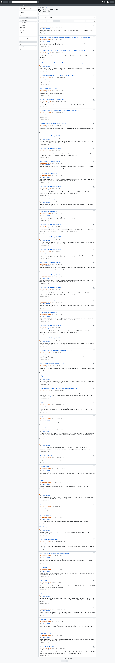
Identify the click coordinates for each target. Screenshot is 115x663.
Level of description (25, 39)
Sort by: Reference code (79, 21)
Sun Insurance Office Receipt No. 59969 (50, 249)
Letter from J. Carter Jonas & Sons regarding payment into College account (59, 110)
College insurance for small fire (48, 376)
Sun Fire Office (28, 23)
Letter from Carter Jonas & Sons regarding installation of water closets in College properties (64, 37)
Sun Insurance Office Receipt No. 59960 (50, 300)
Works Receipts (43, 527)
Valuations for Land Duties (46, 455)
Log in (111, 2)
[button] (102, 2)
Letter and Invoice (44, 428)
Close (46, 7)
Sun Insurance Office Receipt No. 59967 (50, 262)
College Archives (46, 28)
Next (72, 661)
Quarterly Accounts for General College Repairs (52, 123)
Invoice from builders (45, 619)
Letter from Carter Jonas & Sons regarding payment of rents (55, 350)
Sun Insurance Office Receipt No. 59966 (50, 338)
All (20, 15)
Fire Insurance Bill (44, 25)
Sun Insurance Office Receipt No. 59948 (50, 224)
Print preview (43, 21)
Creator (22, 12)
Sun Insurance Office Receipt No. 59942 (50, 161)
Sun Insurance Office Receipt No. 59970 (50, 237)
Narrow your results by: (27, 8)
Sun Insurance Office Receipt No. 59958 (50, 148)
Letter (41, 416)
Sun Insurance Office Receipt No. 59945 (50, 199)
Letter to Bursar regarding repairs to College (51, 363)
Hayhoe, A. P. (28, 35)
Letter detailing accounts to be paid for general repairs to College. (57, 75)
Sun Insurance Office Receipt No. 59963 (50, 325)
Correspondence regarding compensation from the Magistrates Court (58, 388)
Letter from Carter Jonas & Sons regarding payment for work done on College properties (63, 50)
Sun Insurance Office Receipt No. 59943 (50, 173)
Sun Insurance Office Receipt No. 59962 (50, 312)
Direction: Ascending (90, 21)
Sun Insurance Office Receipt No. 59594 (50, 136)
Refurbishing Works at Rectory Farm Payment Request (54, 553)
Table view (57, 21)
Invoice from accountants (46, 646)
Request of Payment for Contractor (49, 593)
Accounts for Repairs (45, 515)
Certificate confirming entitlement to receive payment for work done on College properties (64, 63)
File (28, 49)
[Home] (2, 2)
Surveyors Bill (43, 567)
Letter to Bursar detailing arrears (48, 88)
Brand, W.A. (28, 28)
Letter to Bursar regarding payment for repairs (52, 99)
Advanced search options (46, 17)
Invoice (41, 442)
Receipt (41, 402)
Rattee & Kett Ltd (28, 20)
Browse (5, 2)
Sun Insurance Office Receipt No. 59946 (50, 211)
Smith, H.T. (28, 33)
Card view (50, 21)
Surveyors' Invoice (44, 466)
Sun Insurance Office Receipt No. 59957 (50, 274)
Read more (52, 396)
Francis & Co (28, 25)
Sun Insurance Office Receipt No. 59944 (50, 186)
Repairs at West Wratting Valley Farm (49, 539)
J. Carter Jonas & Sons (28, 18)
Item (28, 44)
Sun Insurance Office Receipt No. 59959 (50, 287)
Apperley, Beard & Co (28, 30)
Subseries (28, 47)
